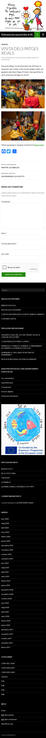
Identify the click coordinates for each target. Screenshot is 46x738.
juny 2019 (5, 563)
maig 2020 (5, 523)
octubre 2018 (6, 599)
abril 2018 (5, 612)
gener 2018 (5, 625)
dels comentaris (9, 719)
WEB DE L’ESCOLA (8, 305)
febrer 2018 (5, 621)
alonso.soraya (25, 58)
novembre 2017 (7, 634)
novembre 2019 (7, 550)
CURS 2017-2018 (8, 663)
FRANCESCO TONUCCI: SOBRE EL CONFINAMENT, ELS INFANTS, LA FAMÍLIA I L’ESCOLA (21, 347)
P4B (2, 694)
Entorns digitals (7, 391)
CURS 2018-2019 (8, 668)
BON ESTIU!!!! (7, 469)
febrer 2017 (5, 647)
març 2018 (5, 616)
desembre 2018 (7, 590)
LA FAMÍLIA (5, 482)
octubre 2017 (6, 638)
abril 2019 (5, 572)
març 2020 (5, 532)
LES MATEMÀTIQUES (24, 503)
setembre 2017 (7, 643)
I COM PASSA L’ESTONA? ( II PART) (15, 341)
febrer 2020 (5, 537)
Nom (4, 233)
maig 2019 (5, 568)
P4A (3, 690)
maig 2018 (5, 607)
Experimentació (7, 383)
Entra (3, 710)
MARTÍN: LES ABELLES (10, 166)
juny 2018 (5, 603)
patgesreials (38, 145)
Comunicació (6, 387)
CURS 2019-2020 (8, 672)
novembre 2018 (7, 594)
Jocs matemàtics (7, 378)
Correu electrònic (9, 243)
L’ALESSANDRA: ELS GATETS (12, 174)
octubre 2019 (6, 554)
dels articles (7, 715)
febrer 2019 (5, 581)
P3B (2, 685)
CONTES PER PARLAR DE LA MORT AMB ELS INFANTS (22, 314)
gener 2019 (5, 585)
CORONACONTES (8, 319)
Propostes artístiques (9, 396)
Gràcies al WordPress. (8, 735)
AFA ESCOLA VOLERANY (11, 310)
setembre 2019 (7, 559)
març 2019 (5, 576)
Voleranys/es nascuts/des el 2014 (17, 34)
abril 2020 (5, 528)
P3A (3, 681)
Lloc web (5, 254)
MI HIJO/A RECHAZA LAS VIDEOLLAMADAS (18, 359)
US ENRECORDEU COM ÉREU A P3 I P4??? (17, 487)
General (4, 44)
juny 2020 (5, 519)
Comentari (5, 201)
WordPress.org (7, 724)
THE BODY (5, 478)
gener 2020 (5, 541)
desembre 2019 (7, 545)
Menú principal (43, 35)
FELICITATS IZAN (8, 473)
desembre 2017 (7, 630)
